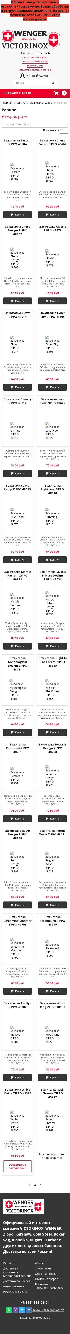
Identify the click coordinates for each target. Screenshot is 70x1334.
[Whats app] (9, 1310)
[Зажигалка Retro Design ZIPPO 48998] (17, 862)
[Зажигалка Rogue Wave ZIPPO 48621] (52, 862)
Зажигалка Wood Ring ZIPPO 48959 (52, 1005)
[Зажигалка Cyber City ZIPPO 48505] (52, 344)
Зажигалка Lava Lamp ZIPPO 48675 (17, 487)
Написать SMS (35, 65)
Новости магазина (15, 1291)
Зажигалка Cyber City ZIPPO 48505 (52, 315)
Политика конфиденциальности (49, 1286)
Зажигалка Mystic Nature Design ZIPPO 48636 (52, 575)
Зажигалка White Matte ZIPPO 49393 (17, 1091)
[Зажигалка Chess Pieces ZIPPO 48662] (52, 172)
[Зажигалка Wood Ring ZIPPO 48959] (52, 1035)
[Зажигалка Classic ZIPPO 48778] (52, 258)
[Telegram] (22, 1310)
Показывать (51, 130)
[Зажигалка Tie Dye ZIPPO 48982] (17, 1035)
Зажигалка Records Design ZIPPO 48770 (52, 748)
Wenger (40, 1263)
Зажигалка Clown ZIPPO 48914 (17, 315)
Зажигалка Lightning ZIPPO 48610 (52, 489)
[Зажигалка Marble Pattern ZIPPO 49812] (17, 603)
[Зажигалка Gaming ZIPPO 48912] (17, 431)
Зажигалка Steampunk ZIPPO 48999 (52, 920)
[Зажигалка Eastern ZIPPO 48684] (17, 172)
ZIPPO (21, 102)
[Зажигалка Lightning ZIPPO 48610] (52, 517)
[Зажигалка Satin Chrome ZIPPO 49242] (52, 1121)
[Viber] (15, 1310)
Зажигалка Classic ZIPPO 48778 (52, 228)
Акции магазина (13, 1286)
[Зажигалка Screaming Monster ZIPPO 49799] (17, 948)
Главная (7, 102)
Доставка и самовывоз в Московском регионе (17, 1272)
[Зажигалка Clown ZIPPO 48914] (17, 344)
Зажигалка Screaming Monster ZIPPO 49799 (18, 920)
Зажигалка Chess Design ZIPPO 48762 (17, 230)
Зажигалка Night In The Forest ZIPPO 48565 (52, 661)
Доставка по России (16, 1281)
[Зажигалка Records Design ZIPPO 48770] (52, 776)
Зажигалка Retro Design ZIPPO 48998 (17, 834)
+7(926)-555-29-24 (35, 53)
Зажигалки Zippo (41, 102)
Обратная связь (45, 1273)
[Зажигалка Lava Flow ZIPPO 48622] (52, 431)
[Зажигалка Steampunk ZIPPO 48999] (52, 948)
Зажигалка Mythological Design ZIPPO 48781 (17, 663)
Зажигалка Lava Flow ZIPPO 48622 (52, 401)
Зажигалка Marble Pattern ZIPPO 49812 (17, 575)
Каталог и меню (18, 93)
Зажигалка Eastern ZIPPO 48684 (18, 142)
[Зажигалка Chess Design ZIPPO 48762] (17, 258)
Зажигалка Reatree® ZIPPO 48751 (17, 748)
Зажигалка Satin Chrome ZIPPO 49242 (52, 1093)
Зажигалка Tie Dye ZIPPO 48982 (17, 1005)
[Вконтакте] (29, 1310)
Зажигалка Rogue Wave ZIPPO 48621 (52, 832)
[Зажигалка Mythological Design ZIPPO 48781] (17, 690)
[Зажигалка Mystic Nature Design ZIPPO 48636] (52, 603)
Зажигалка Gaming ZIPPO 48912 (18, 401)
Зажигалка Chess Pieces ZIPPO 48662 (52, 142)
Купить (19, 214)
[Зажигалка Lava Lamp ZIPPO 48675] (17, 517)
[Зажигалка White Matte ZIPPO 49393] (17, 1121)
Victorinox (9, 1263)
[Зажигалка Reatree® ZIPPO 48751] (17, 776)
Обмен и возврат (46, 1279)
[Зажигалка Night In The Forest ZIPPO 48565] (52, 690)
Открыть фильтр (15, 117)
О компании (43, 1268)
